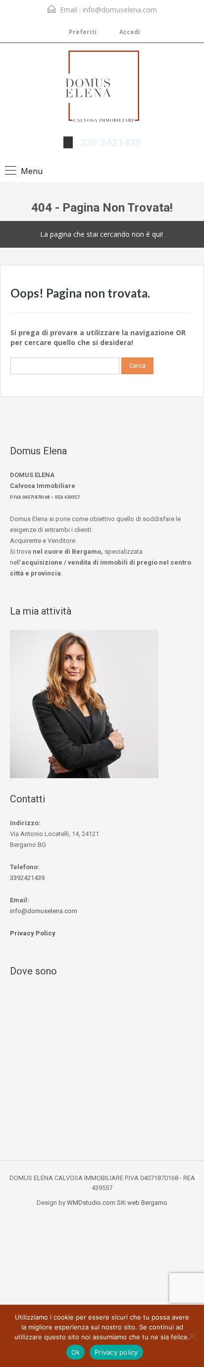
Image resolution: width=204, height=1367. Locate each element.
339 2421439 (110, 142)
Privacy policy (116, 1352)
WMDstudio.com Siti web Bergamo (117, 1202)
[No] (192, 1336)
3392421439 (27, 878)
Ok (75, 1352)
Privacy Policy (32, 933)
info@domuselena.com (120, 9)
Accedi (129, 32)
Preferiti (83, 32)
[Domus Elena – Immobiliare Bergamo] (102, 88)
